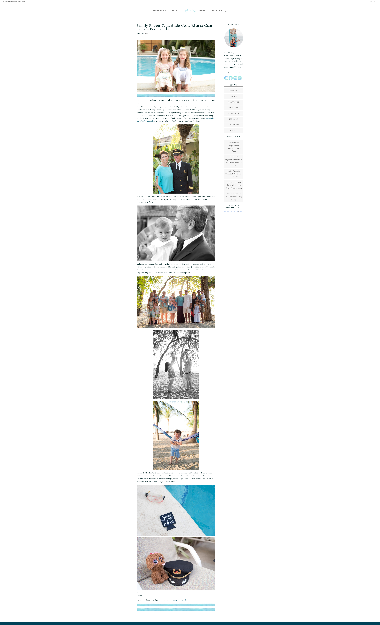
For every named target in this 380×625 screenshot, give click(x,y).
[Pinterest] (371, 2)
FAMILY (234, 96)
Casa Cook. (157, 270)
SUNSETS (234, 130)
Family (147, 33)
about (174, 10)
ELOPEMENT (233, 102)
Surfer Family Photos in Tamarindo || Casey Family (234, 197)
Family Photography (179, 600)
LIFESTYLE (233, 108)
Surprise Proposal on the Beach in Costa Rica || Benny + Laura (234, 185)
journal (203, 10)
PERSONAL (233, 119)
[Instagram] (374, 2)
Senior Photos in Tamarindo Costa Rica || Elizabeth (233, 174)
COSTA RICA (233, 113)
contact (217, 10)
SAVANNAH (234, 125)
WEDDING (233, 91)
